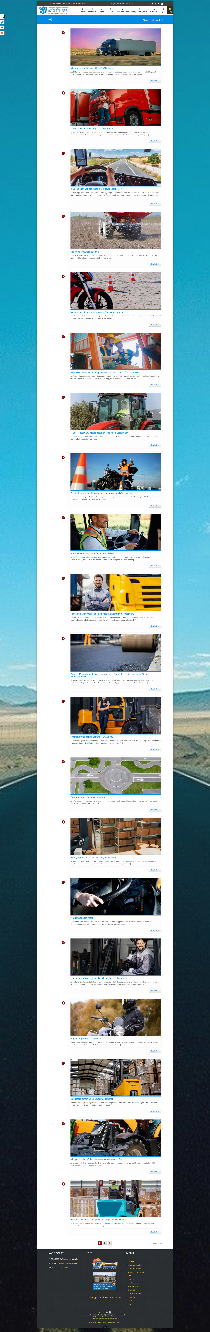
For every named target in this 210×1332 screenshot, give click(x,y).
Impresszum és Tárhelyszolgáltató (105, 1319)
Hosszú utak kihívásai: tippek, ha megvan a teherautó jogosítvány (102, 614)
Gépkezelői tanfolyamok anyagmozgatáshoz (91, 1099)
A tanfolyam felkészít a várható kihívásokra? (91, 737)
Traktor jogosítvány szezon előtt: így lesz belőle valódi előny (99, 433)
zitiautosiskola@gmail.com (75, 4)
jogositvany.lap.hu (114, 1322)
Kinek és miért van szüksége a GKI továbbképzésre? (96, 189)
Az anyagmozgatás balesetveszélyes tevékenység (94, 857)
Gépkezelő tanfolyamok (135, 1272)
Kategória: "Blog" (157, 20)
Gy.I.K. (129, 1301)
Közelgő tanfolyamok (134, 1294)
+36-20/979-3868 (55, 4)
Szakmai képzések (134, 1268)
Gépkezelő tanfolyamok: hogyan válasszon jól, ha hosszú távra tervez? (104, 372)
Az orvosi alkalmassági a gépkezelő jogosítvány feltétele (97, 1219)
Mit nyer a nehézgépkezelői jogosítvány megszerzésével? (98, 1159)
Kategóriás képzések (134, 1265)
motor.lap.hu (102, 1322)
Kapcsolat (131, 1279)
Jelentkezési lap (133, 1283)
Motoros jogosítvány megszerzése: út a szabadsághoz (96, 312)
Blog (129, 1304)
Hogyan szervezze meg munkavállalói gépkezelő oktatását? (99, 978)
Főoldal (145, 20)
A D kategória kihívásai (81, 918)
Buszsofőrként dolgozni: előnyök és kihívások (92, 553)
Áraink (129, 1276)
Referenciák (131, 1290)
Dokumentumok (133, 1286)
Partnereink (131, 1297)
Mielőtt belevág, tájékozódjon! (84, 252)
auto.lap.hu (93, 1322)
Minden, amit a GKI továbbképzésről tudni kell (92, 68)
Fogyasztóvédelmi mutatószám (122, 4)
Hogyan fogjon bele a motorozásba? (88, 1038)
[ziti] (54, 10)
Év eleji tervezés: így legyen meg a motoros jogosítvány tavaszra (101, 493)
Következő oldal (156, 1243)
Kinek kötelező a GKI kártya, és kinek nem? (91, 128)
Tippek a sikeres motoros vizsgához (87, 797)
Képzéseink (131, 1261)
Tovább (155, 81)
